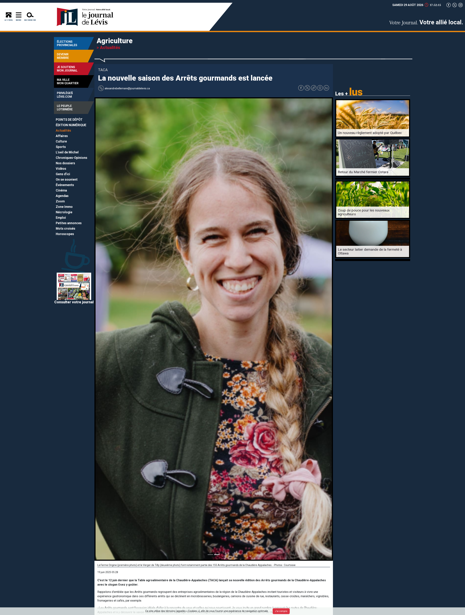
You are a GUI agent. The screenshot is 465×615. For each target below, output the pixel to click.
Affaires (62, 136)
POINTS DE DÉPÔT (69, 119)
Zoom (60, 201)
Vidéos (61, 168)
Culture (61, 141)
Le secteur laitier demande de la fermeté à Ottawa (370, 251)
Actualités (63, 130)
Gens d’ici (63, 174)
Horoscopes (65, 234)
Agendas (62, 196)
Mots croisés (65, 228)
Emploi (61, 217)
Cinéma (61, 190)
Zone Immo (64, 207)
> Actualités (108, 47)
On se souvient (67, 179)
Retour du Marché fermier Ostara (363, 172)
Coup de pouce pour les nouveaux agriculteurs (364, 212)
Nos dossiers (65, 163)
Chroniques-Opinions (71, 158)
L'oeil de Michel (67, 152)
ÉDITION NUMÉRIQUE (71, 125)
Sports (61, 147)
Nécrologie (64, 212)
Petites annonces (69, 223)
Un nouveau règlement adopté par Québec (370, 133)
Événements (65, 185)
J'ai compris (281, 611)
